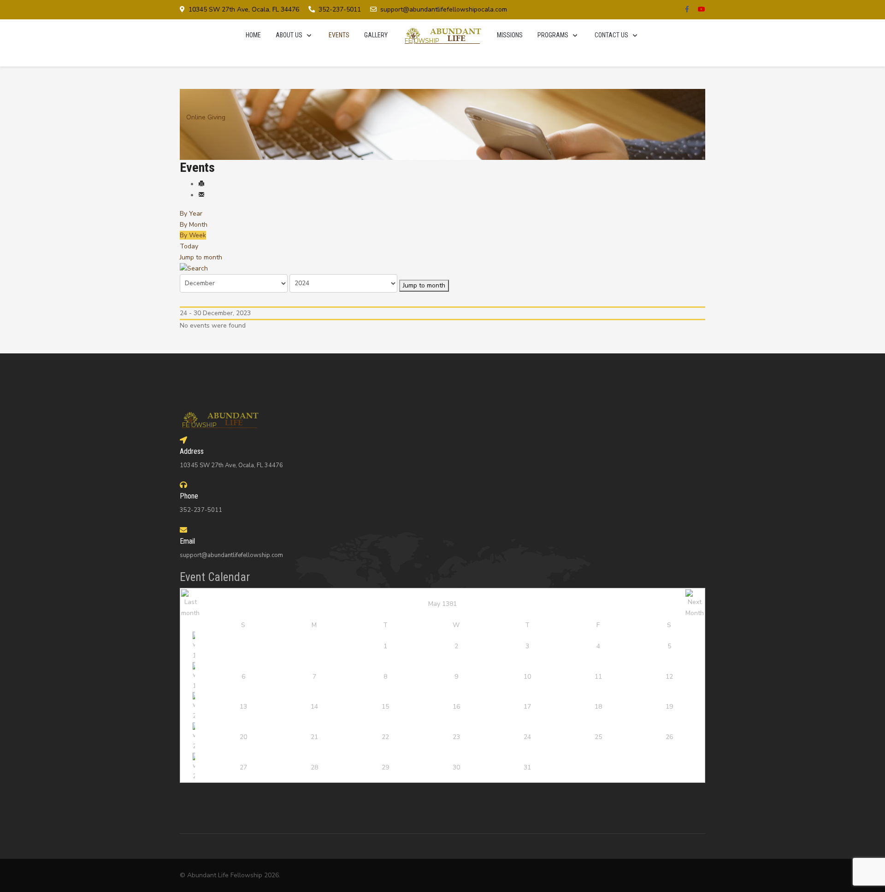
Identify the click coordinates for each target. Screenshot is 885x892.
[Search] (194, 268)
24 (527, 737)
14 (314, 706)
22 (385, 737)
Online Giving (205, 117)
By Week (193, 235)
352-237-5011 (340, 9)
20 (243, 737)
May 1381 (442, 603)
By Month (193, 224)
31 (527, 767)
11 (598, 676)
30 (456, 767)
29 (385, 767)
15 (385, 706)
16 (456, 706)
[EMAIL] (201, 195)
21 (314, 737)
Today (189, 246)
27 (243, 767)
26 (669, 737)
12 (669, 676)
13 (243, 706)
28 (314, 767)
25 (598, 737)
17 (527, 706)
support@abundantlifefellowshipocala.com (443, 9)
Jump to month (201, 257)
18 (598, 706)
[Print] (201, 184)
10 (527, 676)
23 (456, 737)
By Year (191, 213)
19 (669, 706)
